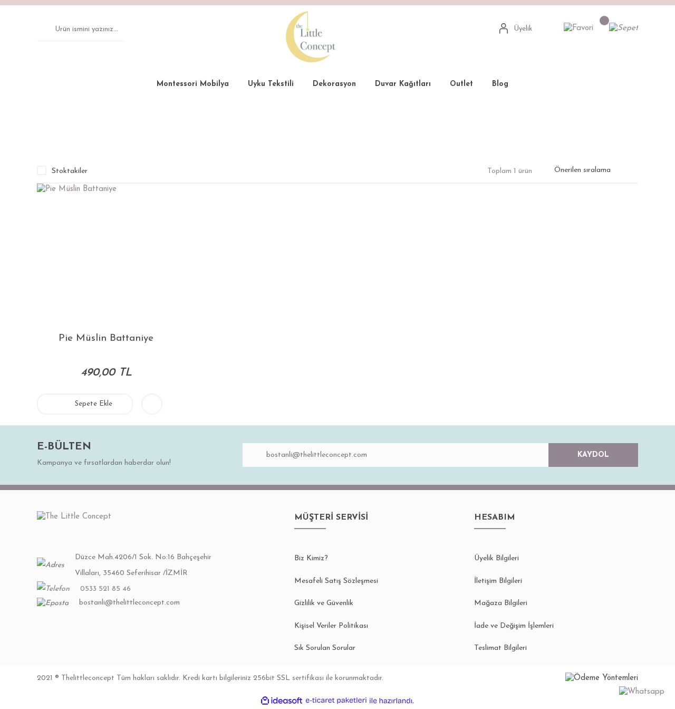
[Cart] (623, 29)
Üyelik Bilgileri (496, 558)
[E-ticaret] (336, 701)
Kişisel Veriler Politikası (331, 626)
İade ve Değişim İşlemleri (514, 626)
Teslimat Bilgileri (500, 648)
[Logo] (311, 36)
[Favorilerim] (578, 29)
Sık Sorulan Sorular (324, 648)
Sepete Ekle (93, 403)
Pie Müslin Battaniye (254, 124)
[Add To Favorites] (151, 404)
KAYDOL (593, 455)
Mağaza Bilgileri (500, 603)
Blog (500, 84)
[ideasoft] (282, 701)
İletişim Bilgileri (498, 581)
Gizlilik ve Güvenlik (323, 603)
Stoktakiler (70, 171)
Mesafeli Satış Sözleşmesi (336, 581)
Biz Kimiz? (311, 558)
